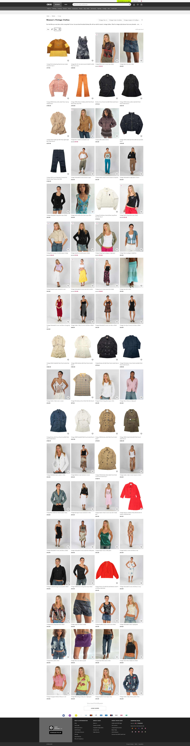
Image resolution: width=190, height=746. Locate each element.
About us (95, 723)
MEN (66, 4)
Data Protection (78, 736)
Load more (95, 708)
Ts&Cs (136, 744)
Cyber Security (96, 732)
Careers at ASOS (96, 725)
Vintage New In (103, 20)
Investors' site (96, 730)
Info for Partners (115, 732)
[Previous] (97, 20)
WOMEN (57, 4)
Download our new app (124, 1)
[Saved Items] (138, 4)
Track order (77, 725)
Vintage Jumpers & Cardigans (131, 20)
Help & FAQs (135, 1)
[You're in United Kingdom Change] (141, 1)
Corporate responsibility (98, 727)
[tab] (49, 8)
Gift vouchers (114, 725)
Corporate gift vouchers (117, 727)
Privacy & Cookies (130, 744)
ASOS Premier (78, 730)
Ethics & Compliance (79, 738)
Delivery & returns (78, 727)
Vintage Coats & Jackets (115, 20)
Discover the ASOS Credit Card (118, 734)
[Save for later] (68, 60)
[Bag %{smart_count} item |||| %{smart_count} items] (141, 4)
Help (76, 723)
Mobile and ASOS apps (117, 723)
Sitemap (76, 734)
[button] (132, 728)
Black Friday (114, 730)
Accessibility (141, 744)
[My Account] (134, 4)
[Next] (142, 20)
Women (53, 16)
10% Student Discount (79, 732)
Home (48, 16)
